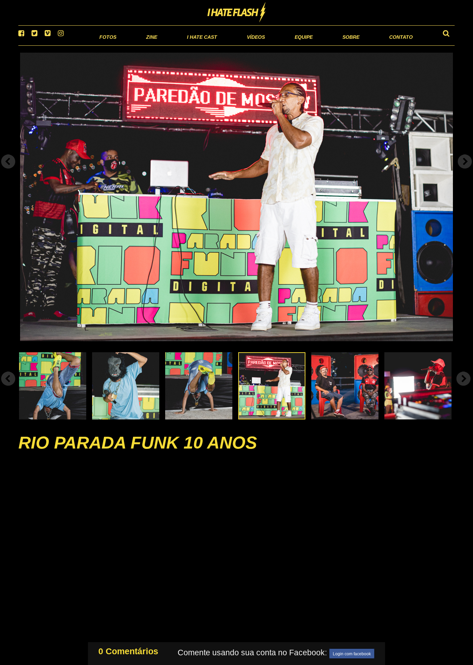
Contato (394, 45)
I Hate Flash (236, 12)
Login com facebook (352, 652)
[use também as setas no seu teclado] (8, 170)
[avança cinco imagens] (8, 387)
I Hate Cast (165, 45)
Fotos (59, 45)
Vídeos (229, 45)
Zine (106, 45)
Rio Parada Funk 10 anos (137, 451)
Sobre (337, 45)
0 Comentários (128, 650)
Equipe (284, 45)
